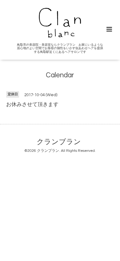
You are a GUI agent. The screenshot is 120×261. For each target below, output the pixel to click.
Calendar (60, 75)
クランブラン (59, 142)
